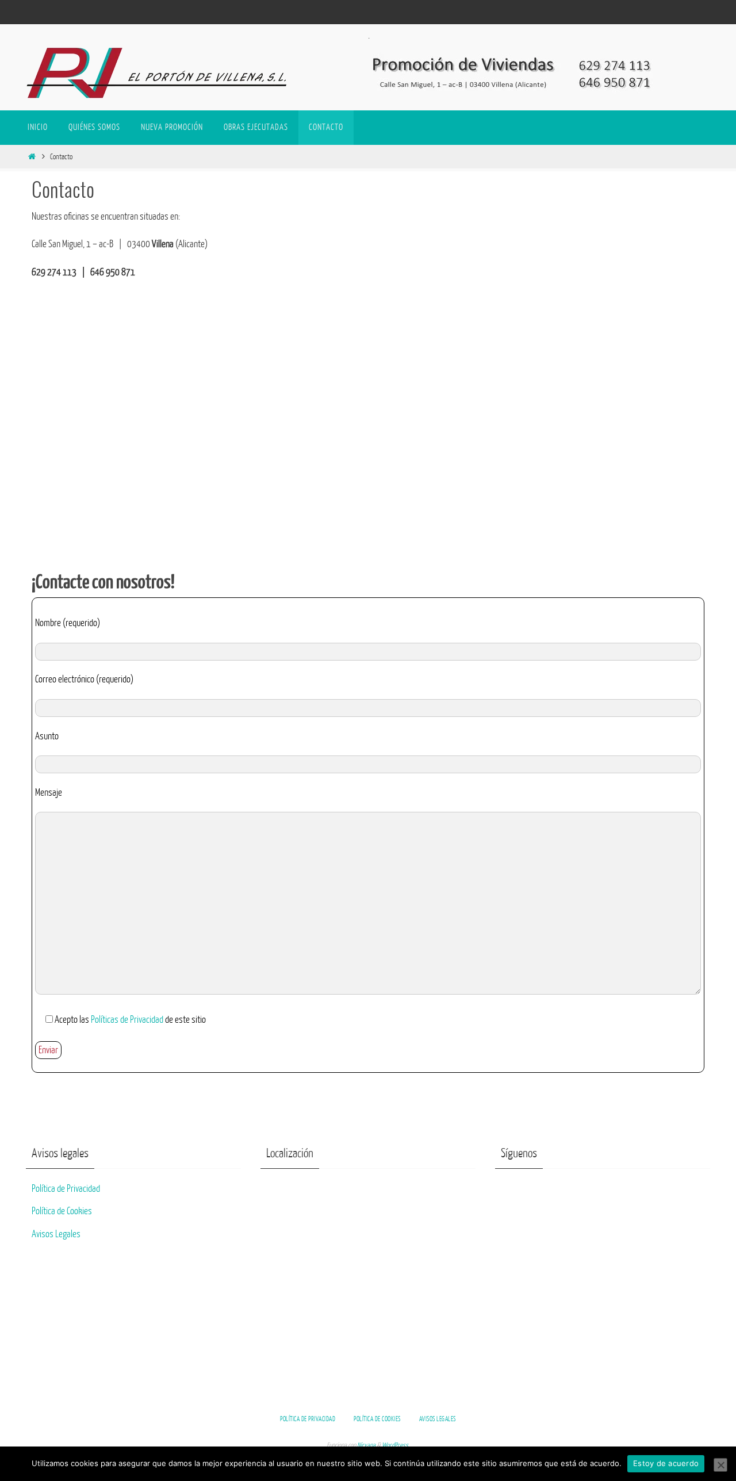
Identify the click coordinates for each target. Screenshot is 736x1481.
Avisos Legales (56, 1234)
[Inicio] (31, 156)
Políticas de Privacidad (127, 1019)
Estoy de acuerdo (666, 1463)
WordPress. (395, 1445)
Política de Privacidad (66, 1188)
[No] (720, 1465)
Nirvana (366, 1445)
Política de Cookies (62, 1211)
